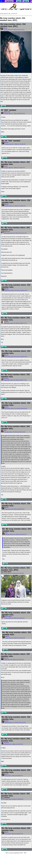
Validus (6, 321)
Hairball (6, 742)
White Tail (7, 112)
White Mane (8, 616)
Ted (5, 430)
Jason (6, 166)
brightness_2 (31, 1)
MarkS (5, 28)
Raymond (7, 231)
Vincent (6, 378)
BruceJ (6, 658)
